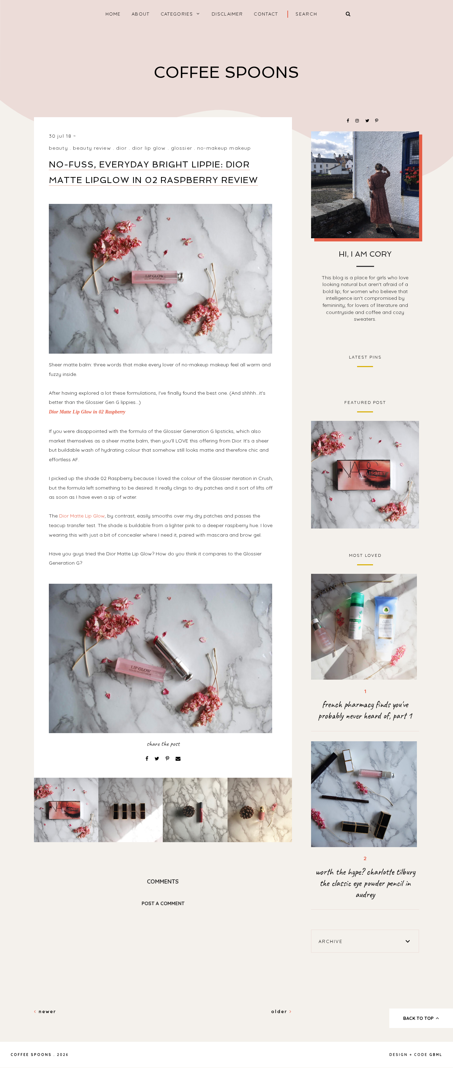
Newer (46, 1011)
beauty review (92, 148)
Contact (266, 14)
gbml (435, 1054)
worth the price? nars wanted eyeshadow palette (365, 473)
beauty (58, 148)
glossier (181, 148)
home (113, 14)
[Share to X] (158, 758)
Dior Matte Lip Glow (82, 516)
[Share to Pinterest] (168, 758)
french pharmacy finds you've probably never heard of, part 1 (365, 710)
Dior (121, 148)
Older (280, 1011)
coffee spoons (226, 72)
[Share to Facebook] (147, 758)
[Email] (178, 758)
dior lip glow (149, 148)
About (141, 14)
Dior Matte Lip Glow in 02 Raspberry (87, 412)
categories (177, 14)
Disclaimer (227, 14)
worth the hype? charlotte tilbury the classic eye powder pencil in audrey (365, 883)
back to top (419, 1018)
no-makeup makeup (224, 148)
